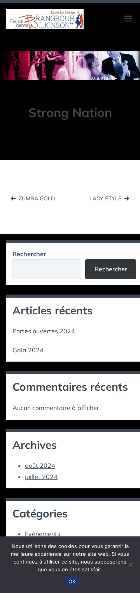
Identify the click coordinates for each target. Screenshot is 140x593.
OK (72, 581)
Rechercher (29, 254)
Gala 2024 (28, 350)
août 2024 (40, 465)
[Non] (130, 565)
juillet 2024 (41, 477)
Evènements (42, 534)
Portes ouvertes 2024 (43, 331)
